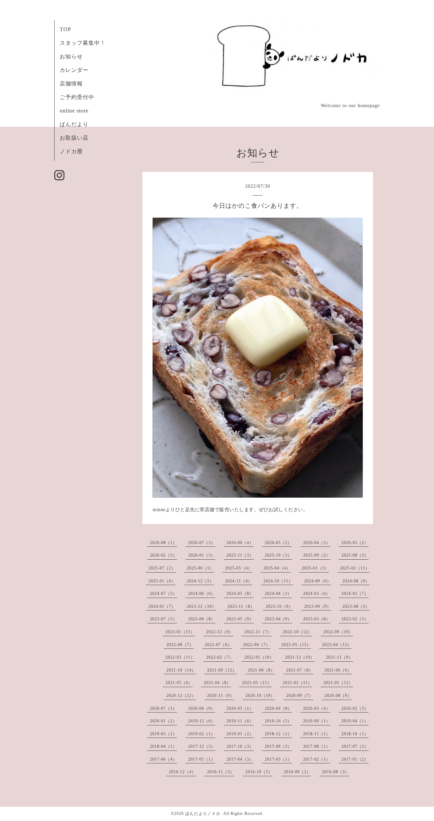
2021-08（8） (261, 670)
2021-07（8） (299, 670)
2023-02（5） (355, 619)
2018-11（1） (316, 734)
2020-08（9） (338, 695)
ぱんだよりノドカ (202, 813)
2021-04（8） (217, 682)
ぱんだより (74, 124)
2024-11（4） (238, 581)
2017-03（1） (278, 759)
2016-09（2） (297, 771)
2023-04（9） (278, 619)
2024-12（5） (200, 581)
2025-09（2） (316, 555)
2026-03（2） (355, 542)
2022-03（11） (180, 657)
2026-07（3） (201, 542)
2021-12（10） (300, 657)
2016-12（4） (182, 771)
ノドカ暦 (71, 151)
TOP (65, 29)
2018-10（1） (355, 734)
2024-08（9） (356, 581)
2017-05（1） (201, 759)
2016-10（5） (259, 771)
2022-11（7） (258, 631)
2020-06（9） (201, 708)
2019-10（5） (278, 721)
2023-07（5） (163, 619)
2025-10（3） (278, 555)
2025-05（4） (238, 568)
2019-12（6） (201, 721)
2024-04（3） (278, 593)
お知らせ (71, 56)
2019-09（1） (316, 721)
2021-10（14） (181, 670)
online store (74, 111)
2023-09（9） (317, 606)
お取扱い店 (74, 138)
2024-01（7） (162, 606)
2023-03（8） (316, 619)
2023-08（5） (356, 606)
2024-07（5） (163, 593)
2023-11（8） (241, 606)
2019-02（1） (201, 734)
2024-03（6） (316, 593)
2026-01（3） (201, 555)
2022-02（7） (219, 657)
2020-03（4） (316, 708)
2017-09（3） (278, 746)
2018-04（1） (163, 746)
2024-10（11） (278, 581)
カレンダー (74, 70)
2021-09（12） (222, 670)
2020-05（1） (240, 708)
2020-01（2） (163, 721)
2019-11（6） (240, 721)
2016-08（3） (335, 771)
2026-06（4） (240, 542)
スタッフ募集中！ (83, 43)
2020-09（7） (299, 695)
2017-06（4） (163, 759)
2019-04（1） (355, 721)
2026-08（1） (163, 542)
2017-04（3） (240, 759)
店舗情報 (71, 83)
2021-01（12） (338, 682)
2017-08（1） (316, 746)
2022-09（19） (338, 631)
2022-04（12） (337, 644)
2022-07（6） (218, 644)
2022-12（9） (219, 631)
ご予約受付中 (77, 97)
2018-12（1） (278, 734)
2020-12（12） (181, 695)
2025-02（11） (355, 568)
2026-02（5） (163, 555)
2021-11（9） (339, 657)
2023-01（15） (180, 631)
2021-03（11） (257, 682)
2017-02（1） (316, 759)
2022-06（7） (256, 644)
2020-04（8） (278, 708)
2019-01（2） (240, 734)
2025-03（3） (315, 568)
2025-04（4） (277, 568)
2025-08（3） (355, 555)
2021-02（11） (297, 682)
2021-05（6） (179, 682)
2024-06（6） (201, 593)
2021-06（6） (338, 670)
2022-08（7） (180, 644)
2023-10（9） (279, 606)
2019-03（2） (163, 734)
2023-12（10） (201, 606)
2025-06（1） (200, 568)
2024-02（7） (355, 593)
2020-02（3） (355, 708)
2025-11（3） (240, 555)
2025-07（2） (162, 568)
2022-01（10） (259, 657)
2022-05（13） (296, 644)
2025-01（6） (162, 581)
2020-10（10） (260, 695)
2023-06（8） (201, 619)
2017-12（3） (201, 746)
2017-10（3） (240, 746)
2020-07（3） (163, 708)
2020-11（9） (220, 695)
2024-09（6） (317, 581)
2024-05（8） (240, 593)
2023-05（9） (240, 619)
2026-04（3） (316, 542)
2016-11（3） (220, 771)
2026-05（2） (278, 542)
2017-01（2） (355, 759)
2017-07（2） (355, 746)
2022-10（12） (297, 631)
